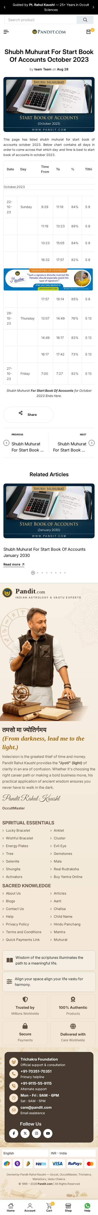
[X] (25, 1133)
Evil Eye (60, 846)
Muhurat (60, 939)
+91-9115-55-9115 (36, 1083)
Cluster (60, 838)
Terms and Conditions (23, 932)
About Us (13, 893)
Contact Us (15, 909)
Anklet (59, 830)
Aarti (57, 901)
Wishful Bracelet (19, 838)
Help (9, 916)
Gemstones (63, 853)
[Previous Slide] (4, 7)
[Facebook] (13, 1133)
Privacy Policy (17, 924)
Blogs (10, 901)
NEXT (83, 434)
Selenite (12, 861)
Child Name (63, 916)
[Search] (85, 20)
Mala (58, 861)
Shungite (13, 869)
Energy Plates (17, 846)
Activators (14, 877)
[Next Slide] (93, 7)
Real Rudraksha (66, 869)
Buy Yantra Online (68, 877)
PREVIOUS (17, 434)
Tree (9, 853)
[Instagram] (36, 1133)
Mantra (59, 932)
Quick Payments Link (23, 939)
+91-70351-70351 (36, 1071)
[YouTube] (47, 1133)
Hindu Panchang (67, 924)
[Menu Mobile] (8, 31)
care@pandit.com (36, 1107)
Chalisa (60, 909)
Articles (60, 893)
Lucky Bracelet (18, 830)
